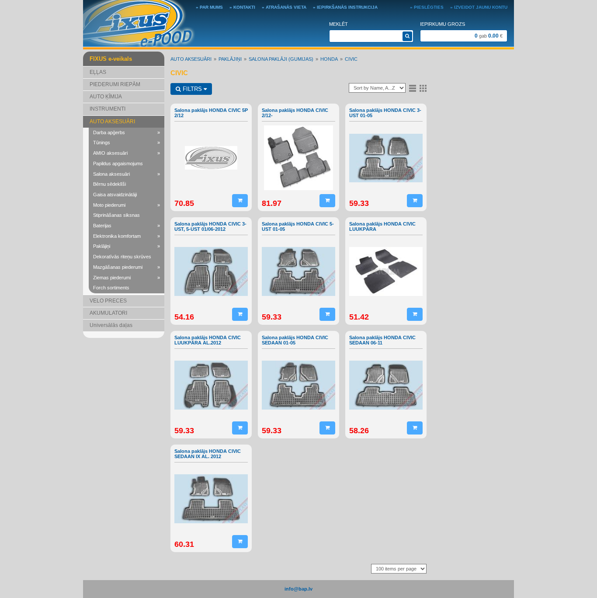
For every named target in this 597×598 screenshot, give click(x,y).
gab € (489, 35)
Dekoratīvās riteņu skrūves (122, 256)
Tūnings (126, 142)
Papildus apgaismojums (118, 163)
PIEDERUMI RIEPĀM (115, 84)
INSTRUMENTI (107, 109)
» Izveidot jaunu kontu (478, 7)
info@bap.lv (298, 588)
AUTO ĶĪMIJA (106, 97)
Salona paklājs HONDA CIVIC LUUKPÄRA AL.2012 (207, 340)
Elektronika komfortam (126, 236)
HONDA (329, 59)
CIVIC (351, 59)
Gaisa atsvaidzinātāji (115, 194)
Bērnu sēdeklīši (109, 184)
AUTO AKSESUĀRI (112, 121)
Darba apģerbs (126, 132)
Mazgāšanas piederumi (126, 267)
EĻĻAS (98, 72)
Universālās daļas (111, 325)
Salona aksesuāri (126, 174)
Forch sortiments (111, 287)
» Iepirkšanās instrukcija (345, 7)
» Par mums (209, 7)
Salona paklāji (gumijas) (281, 59)
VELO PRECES (108, 301)
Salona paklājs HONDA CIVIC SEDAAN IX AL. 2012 (207, 453)
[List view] (412, 87)
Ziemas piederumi (126, 277)
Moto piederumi (126, 205)
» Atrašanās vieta (284, 7)
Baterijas (126, 225)
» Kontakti (242, 7)
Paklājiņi (126, 246)
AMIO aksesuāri (126, 153)
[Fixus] (139, 22)
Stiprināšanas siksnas (116, 215)
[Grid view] (423, 87)
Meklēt (338, 24)
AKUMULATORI (108, 313)
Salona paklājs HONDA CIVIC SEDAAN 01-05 (295, 340)
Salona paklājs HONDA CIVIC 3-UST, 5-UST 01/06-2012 (210, 226)
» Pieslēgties (427, 7)
